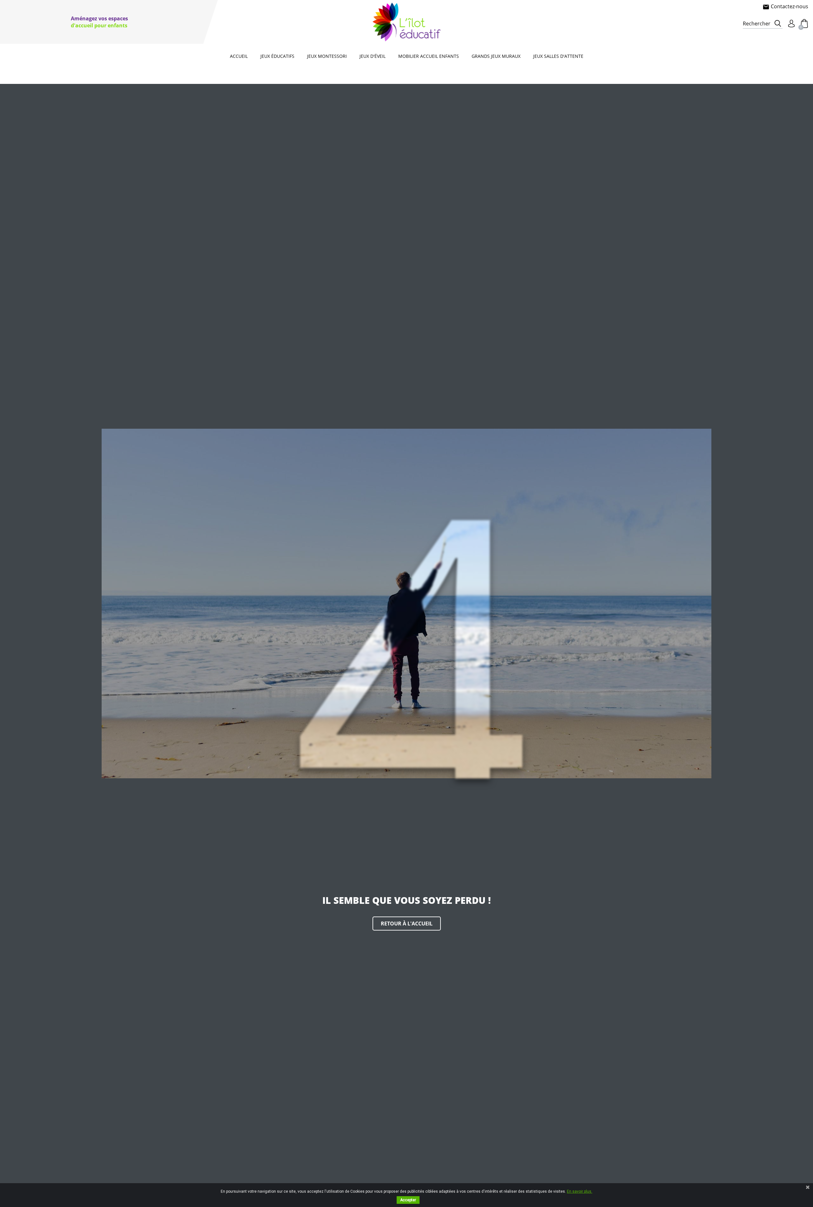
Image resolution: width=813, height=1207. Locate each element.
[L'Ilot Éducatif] (407, 22)
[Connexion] (791, 23)
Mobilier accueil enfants (428, 56)
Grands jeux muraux (496, 56)
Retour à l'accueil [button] (407, 923)
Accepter (408, 1200)
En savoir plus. (579, 1191)
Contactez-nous (785, 6)
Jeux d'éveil (372, 56)
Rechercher (756, 23)
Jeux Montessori (327, 56)
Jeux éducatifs (277, 56)
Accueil (239, 56)
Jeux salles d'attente (558, 56)
